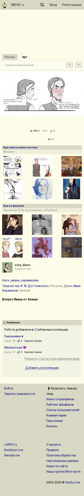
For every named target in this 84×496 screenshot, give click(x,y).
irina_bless (22, 265)
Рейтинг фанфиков (60, 404)
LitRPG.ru (10, 444)
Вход (53, 5)
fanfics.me (72, 482)
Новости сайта (57, 466)
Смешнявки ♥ (13, 336)
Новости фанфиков (60, 399)
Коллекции (13, 322)
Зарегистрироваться (19, 394)
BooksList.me (13, 450)
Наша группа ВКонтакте (63, 471)
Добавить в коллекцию (42, 368)
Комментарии (56, 415)
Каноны (51, 426)
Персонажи (54, 421)
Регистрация (71, 5)
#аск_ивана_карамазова (20, 280)
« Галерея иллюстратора (19, 65)
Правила (52, 450)
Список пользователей (62, 410)
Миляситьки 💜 (15, 347)
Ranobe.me (12, 455)
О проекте (53, 444)
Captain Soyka (32, 341)
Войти (8, 388)
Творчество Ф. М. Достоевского (25, 286)
